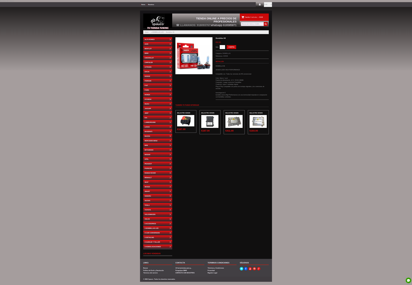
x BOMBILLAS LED (157, 32)
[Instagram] (254, 268)
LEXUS (147, 127)
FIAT (146, 85)
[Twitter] (241, 268)
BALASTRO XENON (183, 113)
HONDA (147, 95)
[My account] (260, 4)
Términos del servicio (150, 273)
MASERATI (148, 131)
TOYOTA (148, 210)
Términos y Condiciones (216, 268)
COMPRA (231, 47)
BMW (146, 53)
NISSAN (147, 154)
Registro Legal (212, 273)
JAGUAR (148, 108)
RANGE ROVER (150, 173)
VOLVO (147, 219)
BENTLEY (148, 48)
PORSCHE (148, 168)
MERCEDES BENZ (151, 141)
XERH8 (225, 56)
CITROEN (148, 67)
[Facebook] (246, 268)
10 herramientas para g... (183, 268)
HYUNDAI (148, 99)
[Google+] (258, 268)
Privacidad (211, 270)
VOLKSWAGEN (150, 214)
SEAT (146, 182)
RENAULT (148, 177)
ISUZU (147, 104)
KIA (146, 118)
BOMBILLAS (227, 53)
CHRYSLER (149, 62)
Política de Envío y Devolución (153, 270)
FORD (147, 90)
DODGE (147, 76)
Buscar (145, 268)
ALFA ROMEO (150, 39)
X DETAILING (149, 237)
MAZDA (147, 136)
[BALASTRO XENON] (185, 116)
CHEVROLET (149, 58)
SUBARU (148, 196)
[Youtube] (250, 268)
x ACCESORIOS (150, 223)
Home (143, 4)
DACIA (147, 72)
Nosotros (151, 4)
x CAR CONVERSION (152, 233)
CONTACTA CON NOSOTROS (185, 273)
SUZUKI (147, 200)
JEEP (146, 113)
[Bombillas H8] (193, 38)
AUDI (146, 44)
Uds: (217, 47)
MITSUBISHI (149, 150)
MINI (146, 145)
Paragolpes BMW (181, 270)
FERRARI (148, 81)
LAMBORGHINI (150, 122)
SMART (147, 191)
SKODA (147, 187)
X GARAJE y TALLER (152, 242)
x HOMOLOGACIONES (153, 247)
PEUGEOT (148, 164)
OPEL (147, 159)
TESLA (147, 205)
